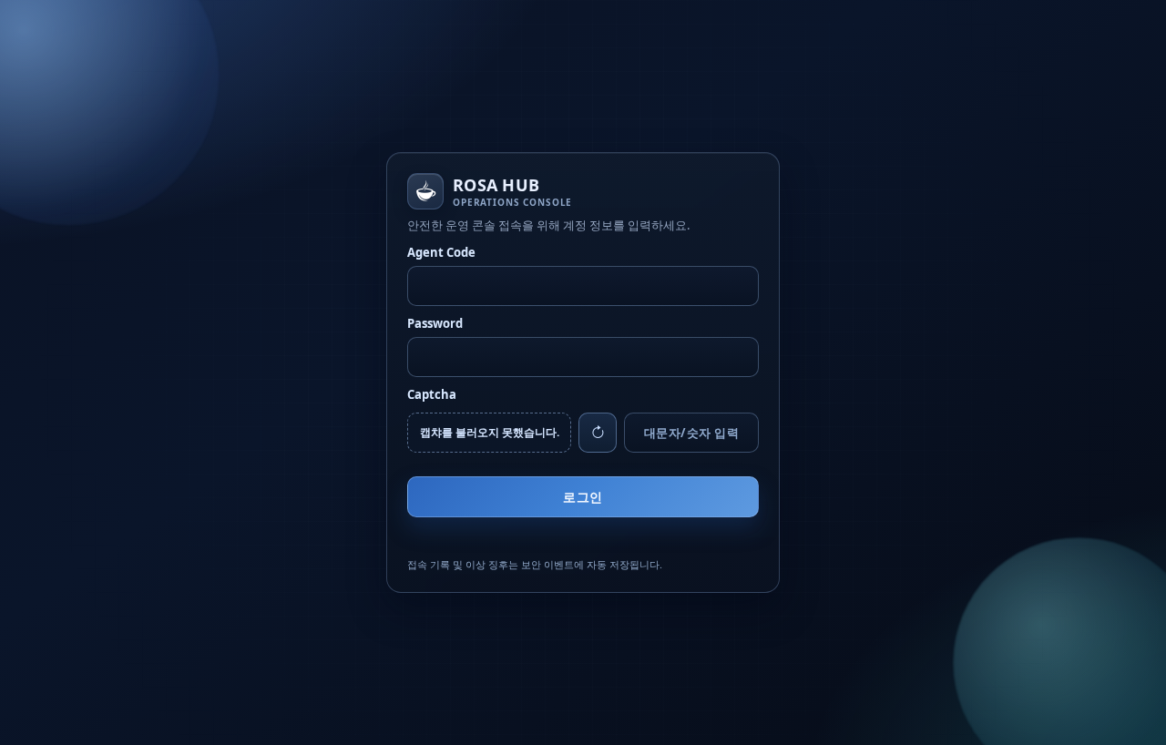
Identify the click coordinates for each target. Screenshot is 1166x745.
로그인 (582, 496)
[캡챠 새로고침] (597, 433)
